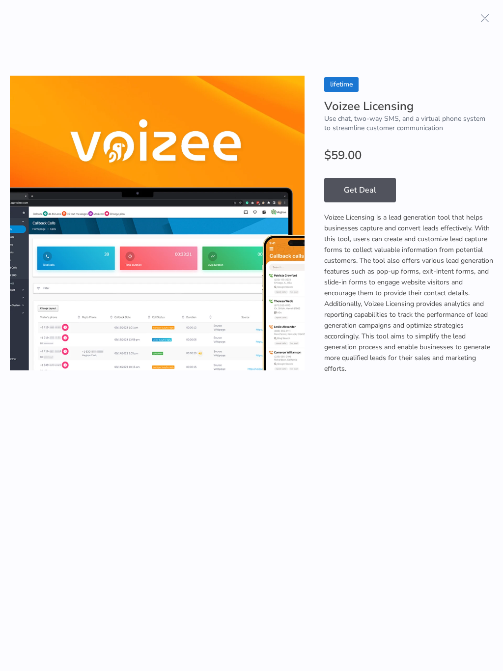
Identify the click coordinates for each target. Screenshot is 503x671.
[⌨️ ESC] (484, 18)
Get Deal (360, 190)
